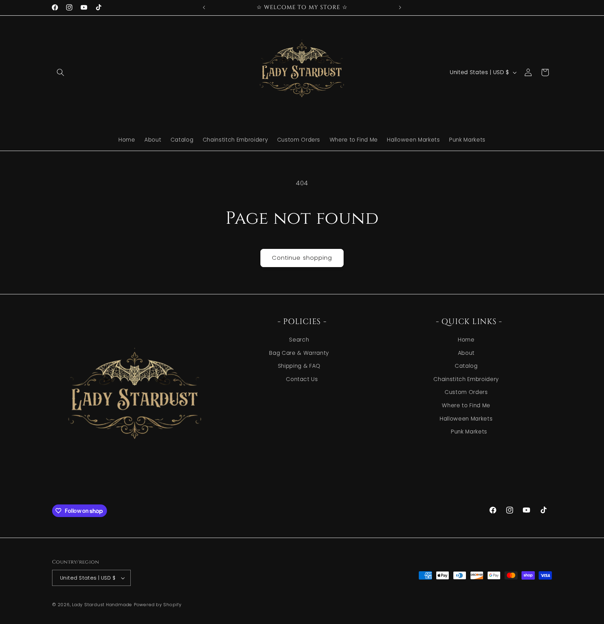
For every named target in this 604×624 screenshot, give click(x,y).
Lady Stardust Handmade (102, 605)
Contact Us (302, 379)
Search (299, 339)
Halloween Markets (466, 418)
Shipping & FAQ (299, 366)
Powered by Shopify (158, 605)
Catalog (466, 366)
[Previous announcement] (204, 7)
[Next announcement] (400, 7)
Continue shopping (302, 258)
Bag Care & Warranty (299, 353)
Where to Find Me (466, 405)
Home (466, 339)
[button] (60, 72)
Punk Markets (469, 432)
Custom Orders (466, 392)
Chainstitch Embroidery (466, 379)
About (466, 353)
